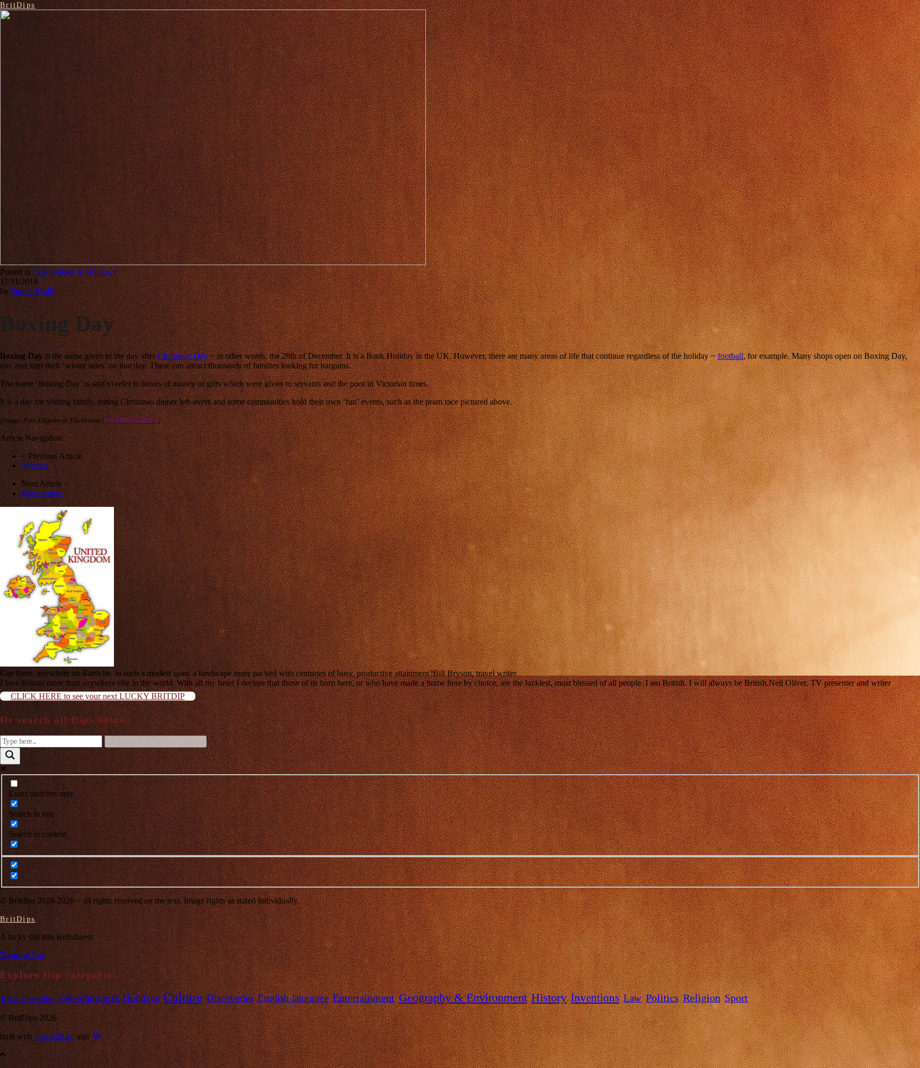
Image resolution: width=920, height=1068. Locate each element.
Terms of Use (22, 954)
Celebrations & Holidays (74, 271)
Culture (182, 997)
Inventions (595, 997)
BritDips (17, 5)
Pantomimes (41, 493)
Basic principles (27, 998)
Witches (34, 465)
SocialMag (56, 1036)
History (548, 997)
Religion (701, 998)
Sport (736, 998)
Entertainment (364, 998)
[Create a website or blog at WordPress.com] (97, 1036)
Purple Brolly (33, 290)
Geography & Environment (463, 997)
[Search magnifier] (10, 756)
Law (632, 998)
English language (293, 998)
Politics (662, 998)
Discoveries (230, 998)
